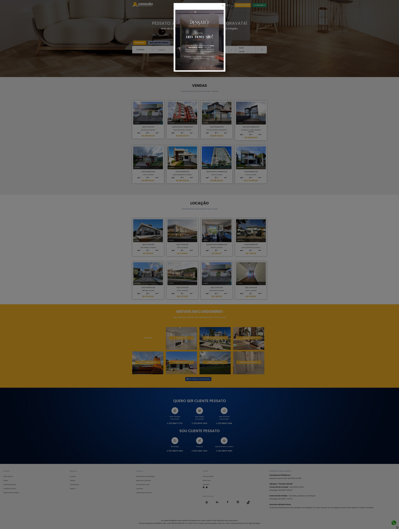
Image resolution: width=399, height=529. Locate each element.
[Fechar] (223, 5)
